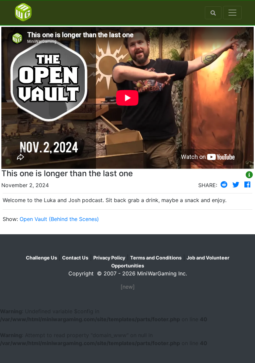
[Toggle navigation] (232, 12)
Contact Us (75, 257)
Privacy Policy (109, 257)
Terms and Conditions (156, 257)
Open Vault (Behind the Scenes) (59, 219)
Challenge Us (41, 257)
